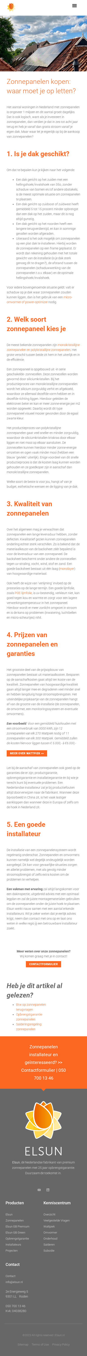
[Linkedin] (48, 1190)
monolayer (67, 568)
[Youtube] (39, 1190)
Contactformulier (38, 1070)
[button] (74, 5)
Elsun (16, 1162)
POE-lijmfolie (23, 593)
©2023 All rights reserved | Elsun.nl (44, 1335)
